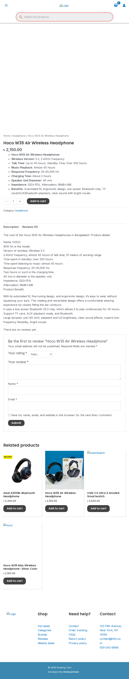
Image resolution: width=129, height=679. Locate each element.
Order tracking (78, 630)
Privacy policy (78, 643)
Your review (18, 362)
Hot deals (44, 626)
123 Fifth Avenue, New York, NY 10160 (111, 630)
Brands (42, 634)
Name (13, 383)
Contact (74, 626)
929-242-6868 (109, 647)
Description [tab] (11, 227)
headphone (19, 135)
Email (12, 399)
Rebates (43, 638)
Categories (44, 630)
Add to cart (38, 201)
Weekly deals (46, 643)
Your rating (17, 353)
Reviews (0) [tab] (30, 227)
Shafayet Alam (71, 671)
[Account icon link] (124, 5)
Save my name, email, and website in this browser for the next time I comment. (61, 415)
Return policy (77, 638)
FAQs (72, 634)
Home (6, 135)
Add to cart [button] (15, 508)
